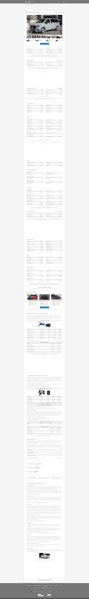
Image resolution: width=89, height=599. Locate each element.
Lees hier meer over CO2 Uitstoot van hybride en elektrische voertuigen (38, 541)
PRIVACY (50, 585)
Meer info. (49, 68)
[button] (61, 15)
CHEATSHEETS (29, 585)
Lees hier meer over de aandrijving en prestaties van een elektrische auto (38, 502)
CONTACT (60, 585)
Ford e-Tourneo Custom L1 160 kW (44, 300)
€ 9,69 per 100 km (59, 122)
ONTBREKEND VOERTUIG (37, 585)
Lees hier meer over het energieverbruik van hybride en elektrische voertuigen (39, 532)
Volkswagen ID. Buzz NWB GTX (33, 300)
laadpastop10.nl (47, 435)
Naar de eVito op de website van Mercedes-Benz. (35, 546)
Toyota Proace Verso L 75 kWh (56, 300)
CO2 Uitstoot (43, 588)
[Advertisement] (44, 8)
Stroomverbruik (36, 588)
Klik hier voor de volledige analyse (44, 96)
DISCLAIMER (56, 585)
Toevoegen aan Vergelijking (44, 43)
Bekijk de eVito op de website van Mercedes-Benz (44, 287)
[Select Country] (63, 1)
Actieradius (49, 588)
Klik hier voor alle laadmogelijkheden (44, 139)
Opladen (54, 588)
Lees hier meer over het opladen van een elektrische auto (36, 520)
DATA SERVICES (45, 585)
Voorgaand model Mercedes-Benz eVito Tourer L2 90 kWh (44, 559)
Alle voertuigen (27, 4)
